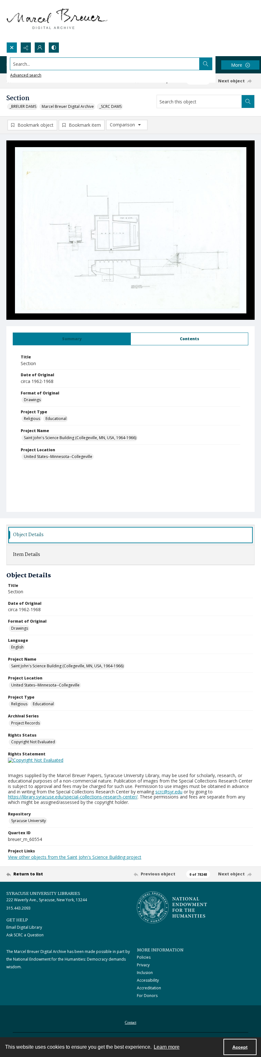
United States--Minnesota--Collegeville (58, 456)
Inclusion (145, 972)
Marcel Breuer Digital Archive (68, 106)
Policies (144, 957)
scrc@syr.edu (168, 792)
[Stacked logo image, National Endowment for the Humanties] (172, 907)
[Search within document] (248, 101)
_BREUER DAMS (23, 106)
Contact (130, 1022)
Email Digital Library (24, 927)
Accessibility (148, 980)
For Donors (147, 995)
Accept (240, 1047)
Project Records (25, 723)
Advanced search (25, 75)
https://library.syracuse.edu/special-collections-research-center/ (73, 797)
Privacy (143, 965)
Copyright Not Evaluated (33, 742)
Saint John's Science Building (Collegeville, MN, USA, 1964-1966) (80, 437)
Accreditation (149, 988)
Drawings (32, 399)
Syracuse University (28, 820)
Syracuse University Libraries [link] (43, 893)
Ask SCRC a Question (25, 935)
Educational (56, 418)
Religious (32, 418)
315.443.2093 (18, 908)
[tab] (71, 339)
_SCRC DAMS (110, 106)
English (17, 647)
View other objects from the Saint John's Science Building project (74, 857)
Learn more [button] (167, 1047)
